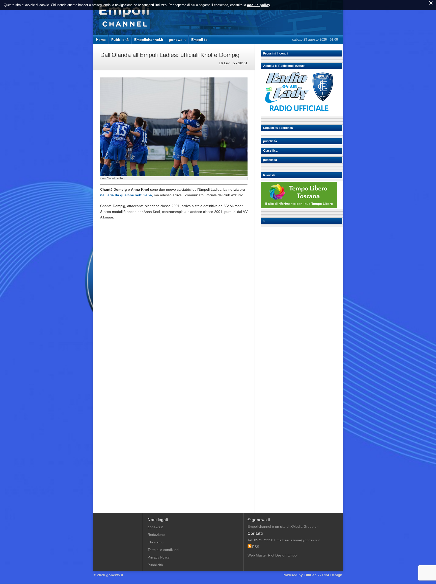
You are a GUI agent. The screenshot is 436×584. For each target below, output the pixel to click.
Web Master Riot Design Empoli (273, 555)
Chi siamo (156, 542)
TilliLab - (311, 575)
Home (101, 40)
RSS (255, 547)
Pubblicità (120, 40)
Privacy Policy (159, 557)
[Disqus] (174, 300)
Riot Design (332, 575)
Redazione (156, 535)
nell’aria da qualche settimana (126, 195)
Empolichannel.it (148, 40)
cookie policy (258, 5)
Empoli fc (199, 40)
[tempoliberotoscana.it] (299, 207)
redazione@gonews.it (302, 540)
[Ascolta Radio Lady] (299, 114)
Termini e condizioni (163, 550)
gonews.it (177, 40)
